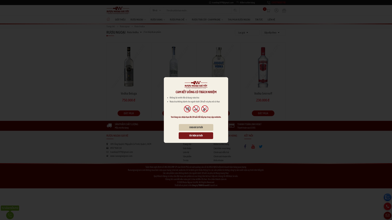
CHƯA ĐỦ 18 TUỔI (196, 127)
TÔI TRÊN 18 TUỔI (196, 135)
